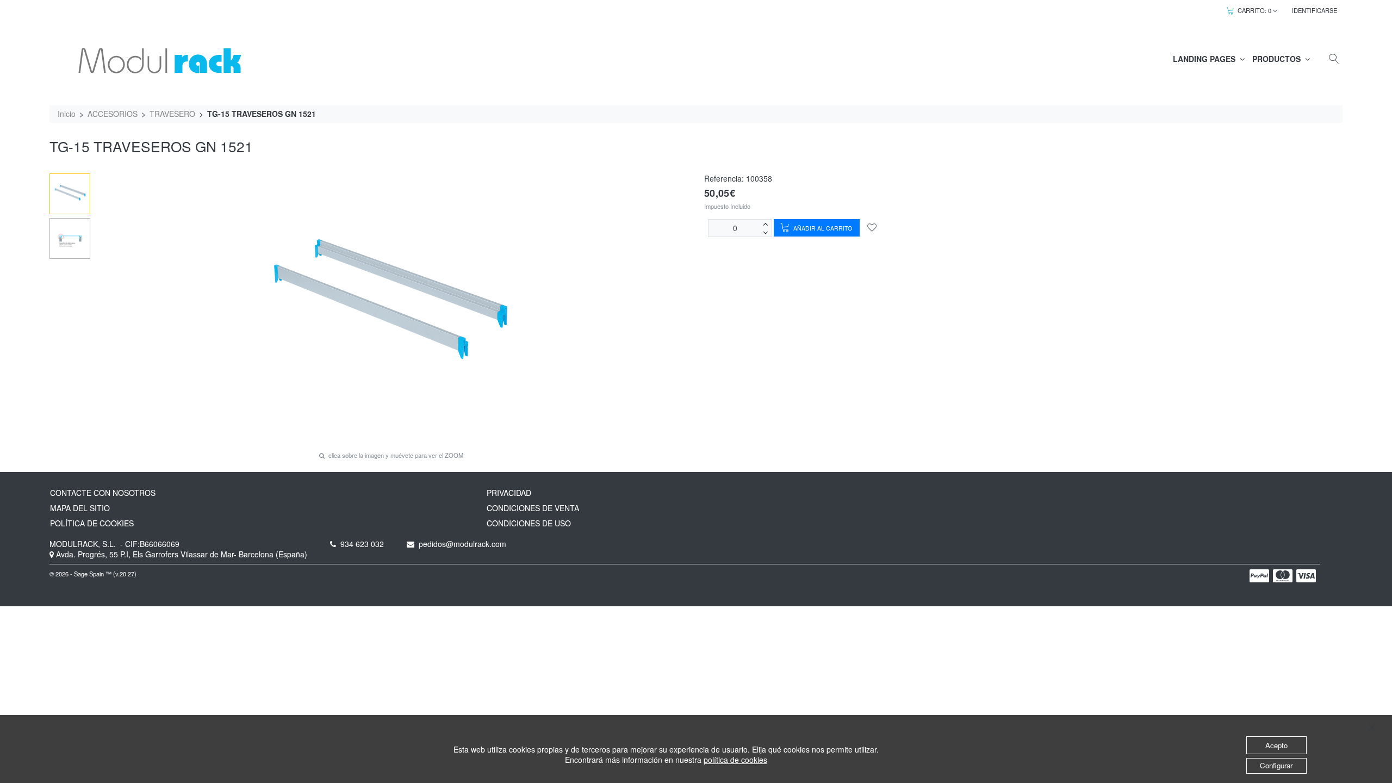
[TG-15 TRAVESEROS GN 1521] (70, 194)
